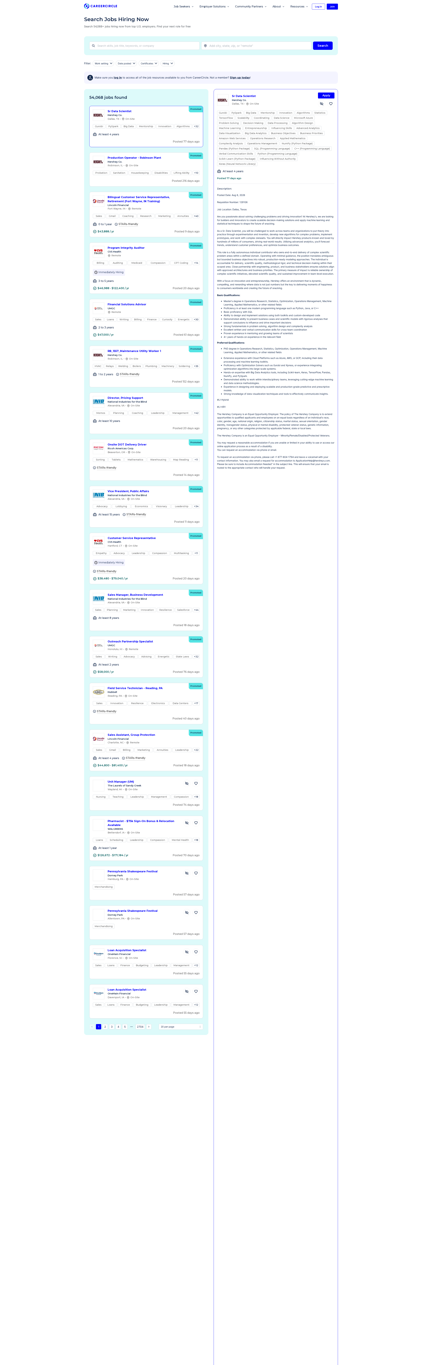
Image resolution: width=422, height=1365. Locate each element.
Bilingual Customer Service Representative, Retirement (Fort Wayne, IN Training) (139, 199)
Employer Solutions (212, 6)
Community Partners (249, 6)
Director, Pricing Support (125, 397)
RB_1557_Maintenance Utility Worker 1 (134, 351)
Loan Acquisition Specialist (127, 950)
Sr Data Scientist (119, 111)
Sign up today (240, 77)
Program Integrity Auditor (126, 247)
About (276, 6)
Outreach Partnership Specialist (130, 641)
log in (118, 77)
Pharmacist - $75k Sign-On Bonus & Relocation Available (141, 823)
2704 (140, 1026)
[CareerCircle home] (100, 6)
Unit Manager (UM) (121, 781)
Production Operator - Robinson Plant (134, 157)
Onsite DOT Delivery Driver (127, 444)
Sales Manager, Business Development (135, 594)
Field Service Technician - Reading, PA (135, 688)
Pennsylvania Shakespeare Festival (133, 871)
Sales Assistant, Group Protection (131, 734)
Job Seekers (182, 6)
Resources (297, 6)
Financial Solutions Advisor (127, 304)
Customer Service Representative (132, 538)
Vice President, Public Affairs (128, 491)
